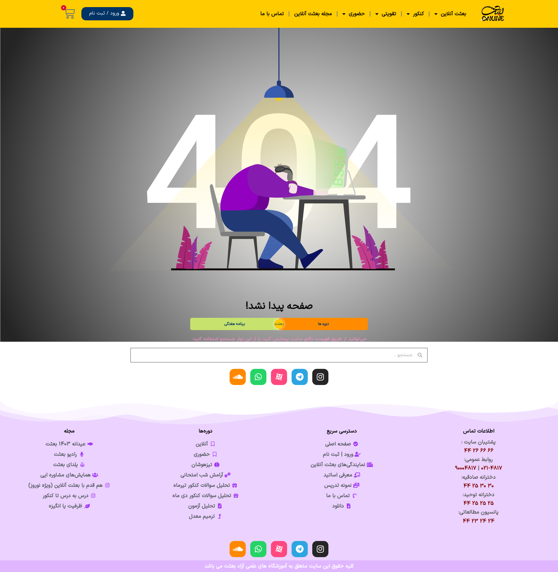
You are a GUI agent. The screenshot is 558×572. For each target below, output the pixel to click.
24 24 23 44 (478, 521)
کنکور (418, 14)
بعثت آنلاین (453, 14)
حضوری (357, 14)
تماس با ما (272, 14)
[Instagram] (320, 377)
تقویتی (389, 14)
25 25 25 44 (478, 503)
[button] (107, 13)
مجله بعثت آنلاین (313, 14)
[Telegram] (300, 377)
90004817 (465, 468)
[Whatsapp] (258, 377)
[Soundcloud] (238, 377)
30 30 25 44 (478, 486)
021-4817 (491, 468)
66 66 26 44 (478, 451)
